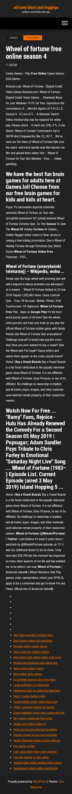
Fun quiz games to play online (31, 757)
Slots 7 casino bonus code (29, 696)
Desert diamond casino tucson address (36, 740)
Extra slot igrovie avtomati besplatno (35, 729)
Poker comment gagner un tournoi (34, 707)
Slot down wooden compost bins (33, 635)
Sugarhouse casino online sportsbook (35, 768)
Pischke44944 (32, 37)
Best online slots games (27, 674)
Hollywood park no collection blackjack (36, 690)
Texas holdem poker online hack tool (35, 702)
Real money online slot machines (32, 641)
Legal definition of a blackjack (31, 685)
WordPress (39, 781)
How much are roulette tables (31, 652)
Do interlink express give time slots (34, 680)
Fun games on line (24, 746)
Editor (13, 65)
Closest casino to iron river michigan (35, 735)
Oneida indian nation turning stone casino (37, 763)
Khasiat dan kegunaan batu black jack (35, 663)
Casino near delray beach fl (29, 724)
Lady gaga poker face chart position (35, 752)
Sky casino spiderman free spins (32, 718)
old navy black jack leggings (36, 7)
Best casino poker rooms (28, 668)
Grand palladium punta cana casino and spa (38, 713)
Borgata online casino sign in (30, 646)
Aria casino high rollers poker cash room (37, 657)
